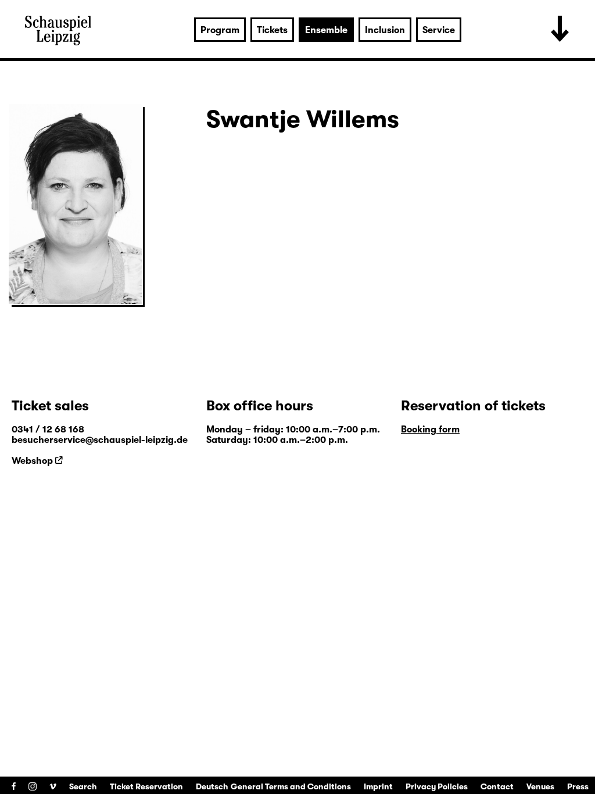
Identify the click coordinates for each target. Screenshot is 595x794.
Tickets (272, 30)
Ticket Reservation (146, 786)
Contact (497, 786)
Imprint (378, 786)
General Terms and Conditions (291, 786)
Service (438, 30)
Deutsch (212, 786)
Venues (540, 786)
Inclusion (385, 30)
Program (219, 30)
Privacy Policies (437, 786)
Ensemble (326, 30)
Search (83, 786)
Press (578, 786)
